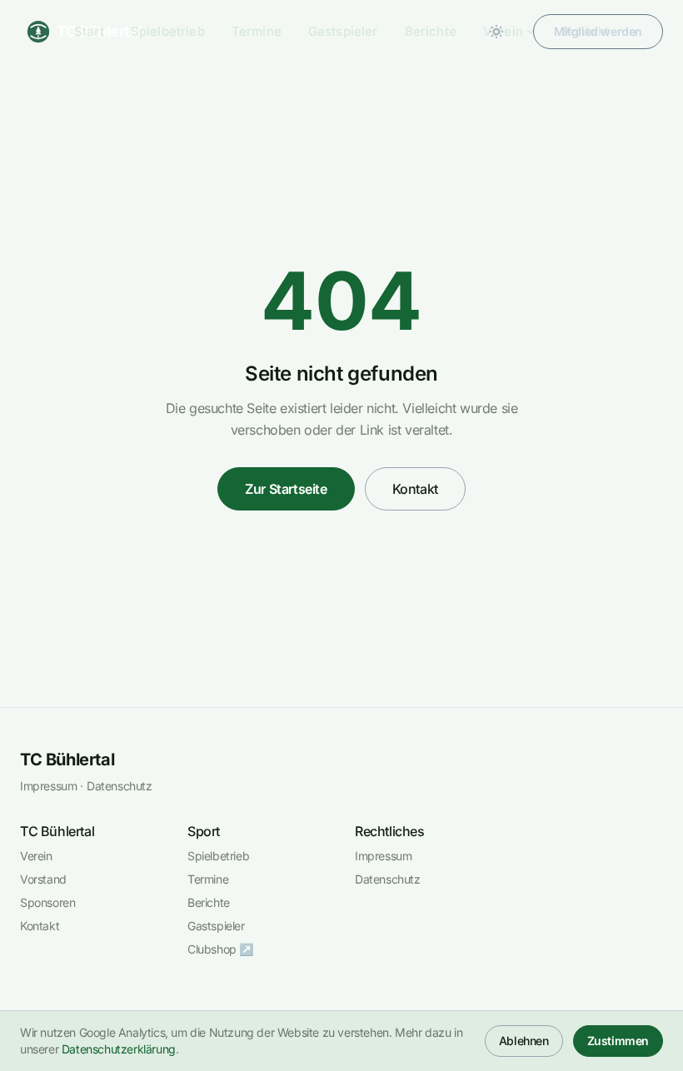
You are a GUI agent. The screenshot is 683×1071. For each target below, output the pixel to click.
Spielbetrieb (168, 31)
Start (89, 31)
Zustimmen (618, 1041)
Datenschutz (119, 786)
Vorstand (43, 879)
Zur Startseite (286, 489)
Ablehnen (524, 1041)
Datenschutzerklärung (119, 1049)
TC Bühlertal (67, 760)
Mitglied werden (598, 31)
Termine (257, 31)
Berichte (430, 31)
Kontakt (415, 489)
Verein (36, 856)
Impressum (48, 786)
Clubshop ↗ (220, 949)
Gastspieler (343, 31)
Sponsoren (47, 902)
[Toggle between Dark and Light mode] (496, 31)
